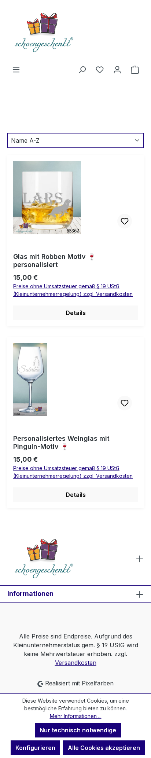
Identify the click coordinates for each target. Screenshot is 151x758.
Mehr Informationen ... (76, 716)
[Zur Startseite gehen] (44, 32)
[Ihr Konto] (117, 69)
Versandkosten (75, 662)
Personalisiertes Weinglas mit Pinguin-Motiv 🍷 (61, 442)
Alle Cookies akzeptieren (104, 747)
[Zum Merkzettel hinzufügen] (124, 221)
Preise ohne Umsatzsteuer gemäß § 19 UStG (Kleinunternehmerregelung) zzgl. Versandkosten (73, 290)
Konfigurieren (35, 747)
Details (76, 312)
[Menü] (16, 69)
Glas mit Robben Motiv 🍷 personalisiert (54, 260)
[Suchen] (82, 69)
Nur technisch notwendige (78, 730)
